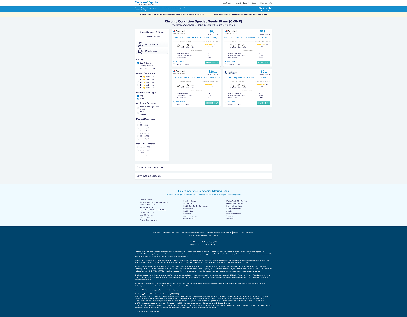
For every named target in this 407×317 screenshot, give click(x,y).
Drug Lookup (151, 51)
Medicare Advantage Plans (170, 232)
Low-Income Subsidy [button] (150, 175)
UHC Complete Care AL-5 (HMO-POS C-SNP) (248, 77)
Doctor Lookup (152, 44)
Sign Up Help (266, 3)
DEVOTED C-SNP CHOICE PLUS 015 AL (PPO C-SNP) (196, 77)
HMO (142, 98)
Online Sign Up (212, 63)
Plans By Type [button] (241, 3)
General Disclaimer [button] (149, 167)
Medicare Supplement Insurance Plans (218, 232)
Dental (142, 109)
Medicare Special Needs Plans (243, 232)
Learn (254, 3)
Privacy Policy (213, 236)
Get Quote (227, 3)
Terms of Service (201, 236)
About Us (190, 236)
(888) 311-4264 (265, 8)
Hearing (143, 114)
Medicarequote (146, 2)
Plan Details (180, 61)
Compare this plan (183, 64)
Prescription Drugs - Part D (150, 107)
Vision (142, 112)
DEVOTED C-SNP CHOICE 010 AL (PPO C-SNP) (196, 37)
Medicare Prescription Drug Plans (193, 232)
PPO (141, 96)
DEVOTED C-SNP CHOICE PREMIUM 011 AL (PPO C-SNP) (249, 37)
